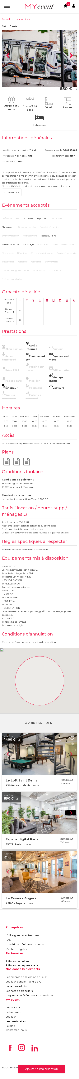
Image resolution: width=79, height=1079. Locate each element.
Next (71, 55)
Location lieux (22, 19)
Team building (49, 235)
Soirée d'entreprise (67, 253)
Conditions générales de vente (25, 944)
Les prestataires (16, 1021)
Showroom (8, 227)
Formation (43, 244)
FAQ (8, 939)
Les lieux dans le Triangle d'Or (24, 981)
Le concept (13, 1007)
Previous (7, 55)
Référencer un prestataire (22, 965)
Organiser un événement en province (29, 995)
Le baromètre (14, 1012)
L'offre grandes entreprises (22, 935)
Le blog (10, 1025)
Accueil (6, 19)
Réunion (22, 253)
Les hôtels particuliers (19, 990)
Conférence (55, 270)
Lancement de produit (35, 218)
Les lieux (11, 1016)
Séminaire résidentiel (41, 253)
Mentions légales (16, 949)
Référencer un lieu (17, 961)
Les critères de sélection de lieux (26, 976)
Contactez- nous (16, 1029)
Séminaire (56, 218)
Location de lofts (16, 986)
